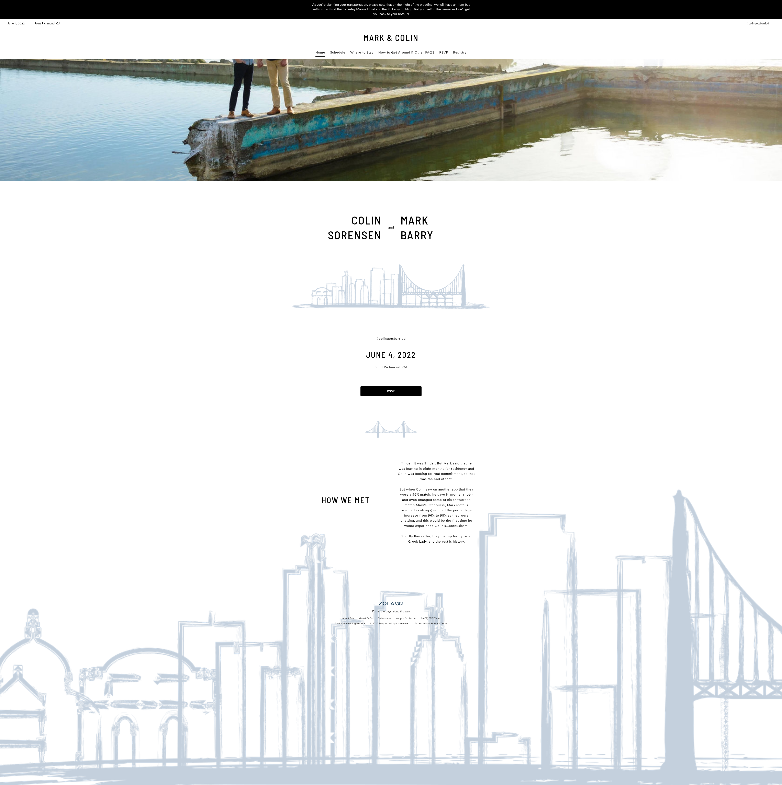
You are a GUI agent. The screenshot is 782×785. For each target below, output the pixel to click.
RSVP (443, 52)
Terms (443, 623)
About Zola (348, 618)
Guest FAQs (366, 618)
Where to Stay (361, 52)
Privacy (434, 623)
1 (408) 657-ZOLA (430, 618)
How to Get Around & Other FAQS (406, 52)
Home (320, 52)
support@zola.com (406, 618)
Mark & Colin (391, 37)
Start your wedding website (350, 623)
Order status (384, 618)
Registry (460, 52)
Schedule (337, 52)
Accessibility (422, 623)
